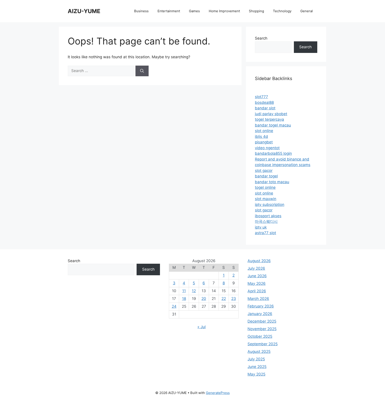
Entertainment (169, 11)
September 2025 (263, 344)
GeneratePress (218, 393)
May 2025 (256, 374)
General (306, 11)
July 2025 (256, 359)
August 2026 (259, 261)
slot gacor (263, 170)
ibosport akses (268, 216)
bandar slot (265, 108)
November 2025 (262, 329)
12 (194, 291)
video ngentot (267, 148)
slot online (264, 131)
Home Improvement (224, 11)
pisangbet (264, 142)
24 (174, 306)
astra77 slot (265, 233)
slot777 (261, 96)
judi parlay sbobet (271, 114)
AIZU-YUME (84, 11)
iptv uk (261, 227)
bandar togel (266, 176)
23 (233, 298)
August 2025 (259, 351)
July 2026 (256, 268)
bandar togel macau (273, 125)
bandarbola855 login (273, 153)
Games (194, 11)
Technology (282, 11)
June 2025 (257, 366)
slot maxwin (265, 199)
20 (203, 298)
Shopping (256, 11)
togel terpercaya (269, 119)
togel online (265, 187)
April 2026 (257, 291)
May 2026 (257, 283)
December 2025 (262, 321)
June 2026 (257, 276)
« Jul (201, 327)
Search (261, 38)
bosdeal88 (264, 102)
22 (223, 298)
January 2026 (260, 314)
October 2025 (260, 336)
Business (141, 11)
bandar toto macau (272, 182)
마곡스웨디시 (266, 221)
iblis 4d (261, 136)
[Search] (142, 71)
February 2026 (261, 306)
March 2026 (258, 298)
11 (184, 291)
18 (184, 298)
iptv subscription (269, 204)
